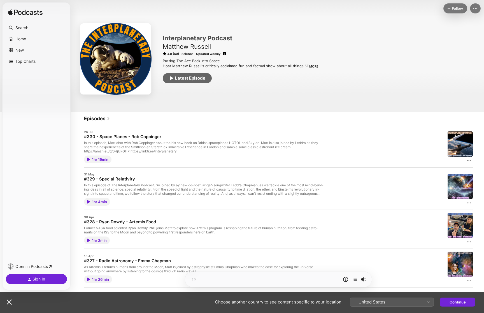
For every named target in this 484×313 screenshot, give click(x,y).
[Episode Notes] (345, 279)
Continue (458, 302)
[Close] (9, 302)
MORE (313, 66)
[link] (97, 118)
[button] (36, 28)
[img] (25, 12)
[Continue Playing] (355, 279)
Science (188, 54)
